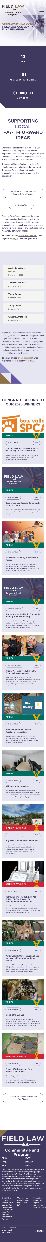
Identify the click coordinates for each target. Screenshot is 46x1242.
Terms (4, 1228)
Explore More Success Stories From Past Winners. (23, 1098)
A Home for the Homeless (17, 786)
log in (15, 238)
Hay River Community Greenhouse (22, 841)
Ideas (28, 1158)
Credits (10, 1230)
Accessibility (11, 1228)
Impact (29, 1166)
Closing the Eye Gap (15, 1015)
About (5, 1158)
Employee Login (7, 1232)
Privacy (4, 1230)
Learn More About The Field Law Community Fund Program (23, 192)
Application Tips (21, 205)
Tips (4, 1166)
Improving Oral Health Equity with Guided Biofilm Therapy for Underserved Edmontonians (21, 899)
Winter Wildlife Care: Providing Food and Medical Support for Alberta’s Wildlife (22, 958)
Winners (29, 1162)
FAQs (4, 1162)
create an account (28, 235)
